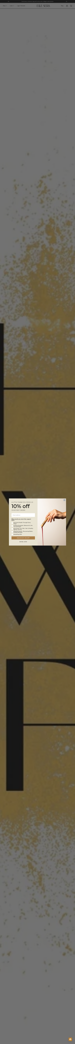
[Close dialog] (64, 500)
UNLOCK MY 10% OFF (23, 538)
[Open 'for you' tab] (70, 1039)
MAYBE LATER (23, 541)
